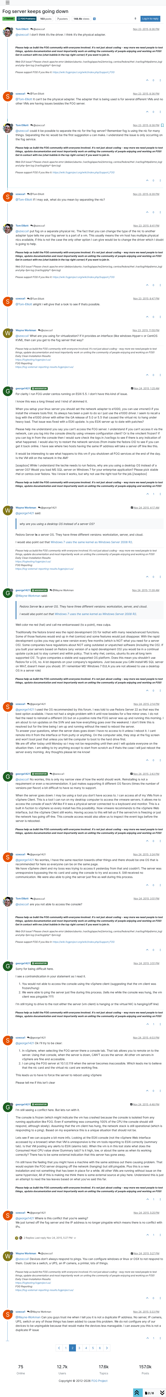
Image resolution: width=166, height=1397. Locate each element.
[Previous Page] (59, 1347)
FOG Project (99, 1380)
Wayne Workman (26, 330)
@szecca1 (39, 29)
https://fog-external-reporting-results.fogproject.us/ (44, 366)
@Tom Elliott (37, 93)
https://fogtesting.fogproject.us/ (33, 359)
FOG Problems (27, 18)
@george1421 (48, 507)
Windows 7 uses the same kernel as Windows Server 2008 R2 (91, 542)
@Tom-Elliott (24, 99)
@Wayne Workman (63, 590)
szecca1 (20, 93)
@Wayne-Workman (28, 595)
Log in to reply (150, 18)
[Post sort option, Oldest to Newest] (135, 18)
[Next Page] (106, 1347)
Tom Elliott (22, 29)
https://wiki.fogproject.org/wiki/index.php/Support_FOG (84, 72)
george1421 (23, 388)
